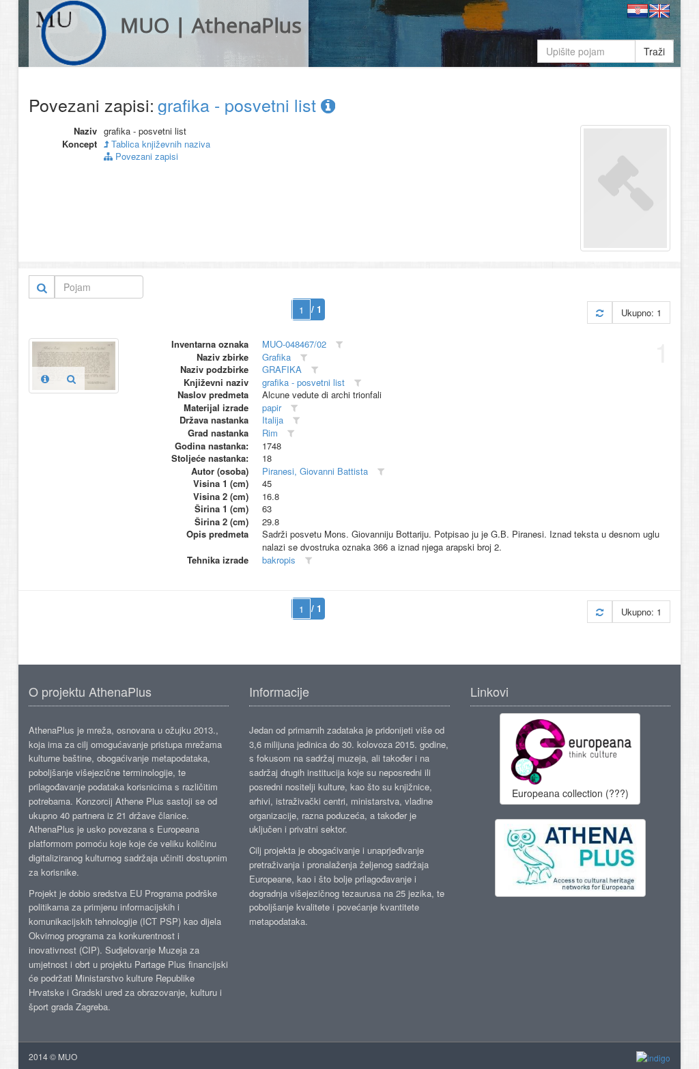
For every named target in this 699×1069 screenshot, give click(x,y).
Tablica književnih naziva (159, 143)
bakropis (279, 559)
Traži (654, 51)
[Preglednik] (71, 378)
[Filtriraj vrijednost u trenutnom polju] (339, 344)
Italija (272, 419)
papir (271, 407)
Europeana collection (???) (570, 793)
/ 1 (316, 309)
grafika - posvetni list (239, 104)
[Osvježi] (599, 312)
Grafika (276, 356)
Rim (270, 432)
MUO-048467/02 (294, 343)
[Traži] (42, 287)
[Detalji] (45, 378)
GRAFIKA (282, 369)
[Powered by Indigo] (653, 1057)
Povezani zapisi (145, 156)
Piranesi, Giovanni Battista (315, 470)
